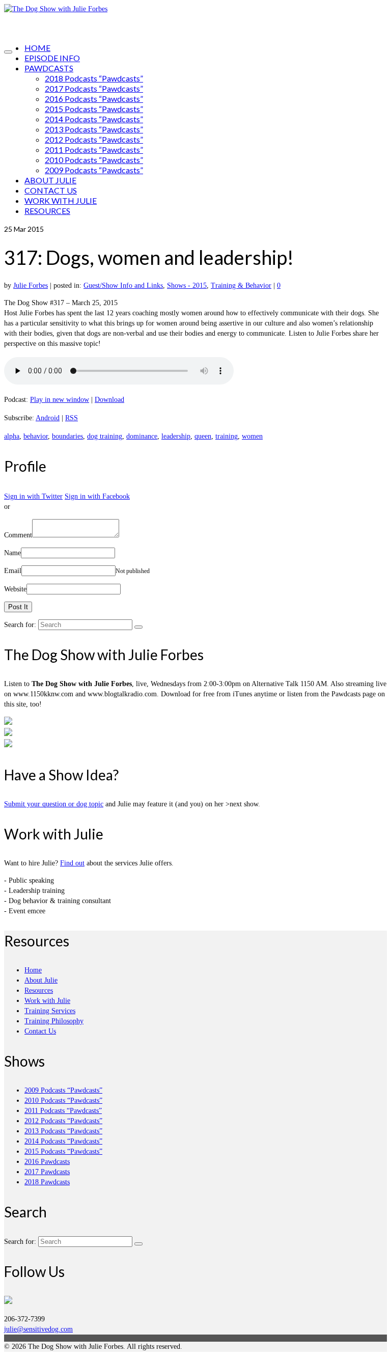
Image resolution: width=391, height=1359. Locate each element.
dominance (141, 436)
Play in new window (59, 399)
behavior (35, 436)
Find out (72, 863)
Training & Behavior (241, 285)
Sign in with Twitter (33, 496)
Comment (18, 535)
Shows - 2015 (187, 285)
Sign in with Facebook (97, 496)
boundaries (67, 436)
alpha (11, 436)
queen (202, 436)
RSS (71, 418)
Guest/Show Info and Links (123, 285)
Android (48, 418)
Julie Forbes (30, 285)
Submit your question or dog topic (53, 804)
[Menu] (8, 51)
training (226, 436)
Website (15, 589)
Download (109, 399)
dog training (104, 436)
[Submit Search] (138, 627)
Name (12, 553)
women (252, 436)
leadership (175, 436)
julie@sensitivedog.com (38, 1329)
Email (12, 571)
